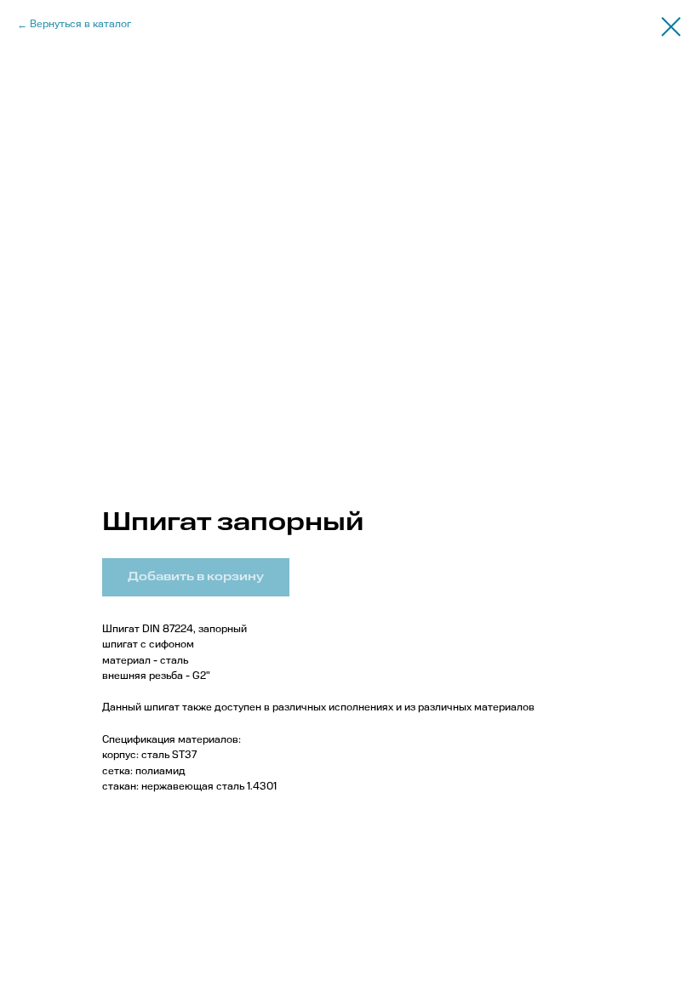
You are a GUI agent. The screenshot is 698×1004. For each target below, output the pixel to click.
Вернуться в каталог (80, 25)
